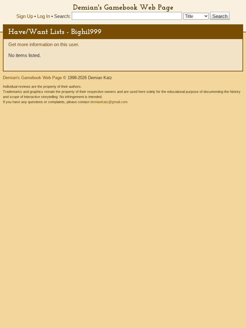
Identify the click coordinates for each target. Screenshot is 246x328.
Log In (43, 16)
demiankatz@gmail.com (108, 102)
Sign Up (24, 16)
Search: (62, 16)
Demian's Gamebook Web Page (123, 7)
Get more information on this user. (43, 44)
